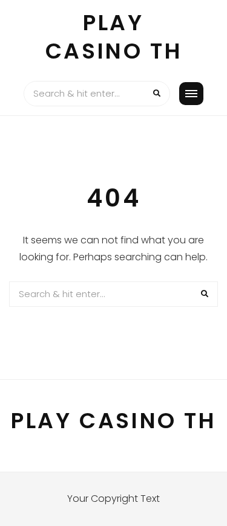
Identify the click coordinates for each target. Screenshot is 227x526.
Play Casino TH (113, 36)
